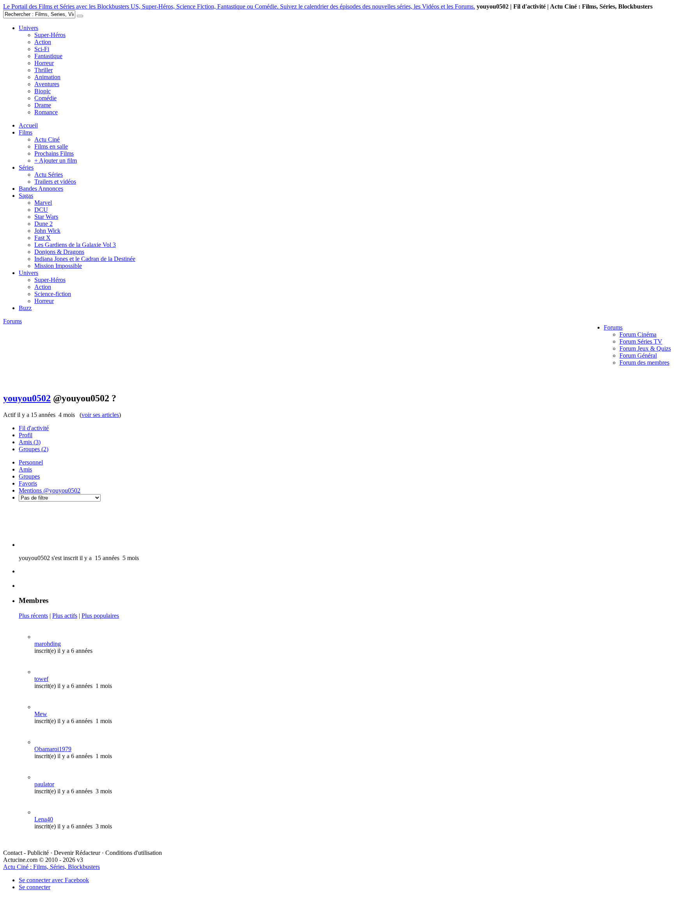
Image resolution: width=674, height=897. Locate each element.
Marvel (43, 202)
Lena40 (43, 819)
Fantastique (48, 56)
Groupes (33, 449)
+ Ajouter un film (55, 160)
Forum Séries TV (640, 341)
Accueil (28, 125)
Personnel (31, 462)
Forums (613, 327)
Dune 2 (43, 223)
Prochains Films (54, 153)
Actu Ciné (47, 139)
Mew (40, 714)
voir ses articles (100, 414)
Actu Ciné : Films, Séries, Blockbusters (51, 866)
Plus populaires (100, 615)
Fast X (42, 237)
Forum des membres (644, 362)
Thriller (43, 70)
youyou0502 (27, 398)
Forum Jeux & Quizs (645, 348)
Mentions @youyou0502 (49, 490)
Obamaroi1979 (52, 749)
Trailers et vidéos (55, 181)
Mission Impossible (58, 265)
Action (42, 42)
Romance (46, 112)
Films (25, 132)
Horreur (44, 63)
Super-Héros (50, 35)
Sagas (26, 195)
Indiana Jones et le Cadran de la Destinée (84, 258)
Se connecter (34, 887)
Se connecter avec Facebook (54, 880)
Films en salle (51, 146)
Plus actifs (64, 615)
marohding (47, 643)
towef (41, 678)
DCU (41, 209)
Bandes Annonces (41, 188)
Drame (42, 105)
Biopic (42, 91)
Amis (30, 442)
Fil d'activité (34, 428)
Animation (47, 77)
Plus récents (33, 615)
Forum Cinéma (637, 334)
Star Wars (46, 216)
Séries (26, 167)
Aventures (46, 84)
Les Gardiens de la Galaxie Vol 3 (75, 244)
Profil (25, 435)
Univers (28, 28)
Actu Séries (48, 174)
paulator (44, 784)
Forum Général (638, 355)
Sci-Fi (41, 49)
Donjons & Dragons (59, 251)
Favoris (28, 483)
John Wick (47, 230)
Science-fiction (52, 294)
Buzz (25, 308)
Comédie (45, 98)
